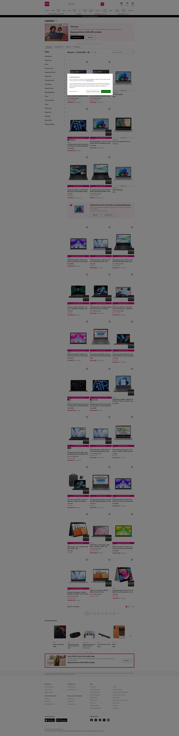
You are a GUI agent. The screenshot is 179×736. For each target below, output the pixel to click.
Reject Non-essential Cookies (93, 91)
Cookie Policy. (90, 80)
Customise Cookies (73, 91)
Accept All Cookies (106, 91)
